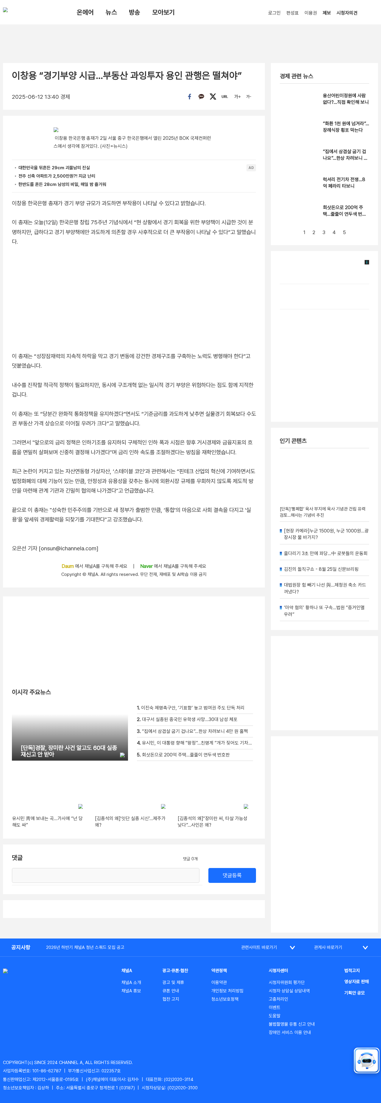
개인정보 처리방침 (227, 991)
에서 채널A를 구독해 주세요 (95, 566)
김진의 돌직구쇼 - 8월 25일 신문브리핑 (321, 569)
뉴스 (111, 12)
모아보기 (163, 12)
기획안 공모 (354, 993)
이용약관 (219, 982)
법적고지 (352, 970)
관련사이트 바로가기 (259, 947)
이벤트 (274, 1007)
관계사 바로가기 (328, 947)
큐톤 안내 (171, 991)
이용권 (311, 13)
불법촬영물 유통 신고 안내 (292, 1024)
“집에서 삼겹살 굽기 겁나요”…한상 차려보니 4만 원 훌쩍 (345, 158)
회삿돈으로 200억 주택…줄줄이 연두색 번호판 (344, 214)
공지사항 (20, 947)
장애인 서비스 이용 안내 (290, 1032)
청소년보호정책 (224, 999)
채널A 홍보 (131, 991)
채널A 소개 (131, 982)
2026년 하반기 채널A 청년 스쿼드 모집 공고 (85, 947)
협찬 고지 (171, 999)
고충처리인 (278, 999)
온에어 (85, 12)
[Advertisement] (324, 834)
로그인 (274, 13)
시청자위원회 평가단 (287, 982)
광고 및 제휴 (173, 982)
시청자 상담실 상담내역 (289, 991)
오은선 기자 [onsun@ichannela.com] (55, 548)
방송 (134, 12)
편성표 (292, 13)
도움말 (274, 1016)
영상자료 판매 (356, 981)
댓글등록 (232, 875)
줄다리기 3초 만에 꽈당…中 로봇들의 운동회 (326, 553)
